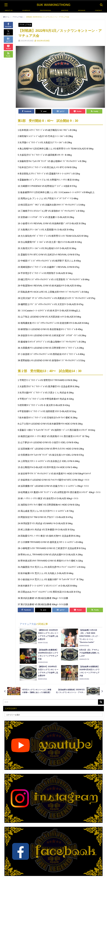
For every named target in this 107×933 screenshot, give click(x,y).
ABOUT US (8, 10)
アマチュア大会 (25, 25)
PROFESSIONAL (45, 10)
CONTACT (98, 10)
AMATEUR (64, 10)
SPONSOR (81, 10)
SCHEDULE (26, 10)
